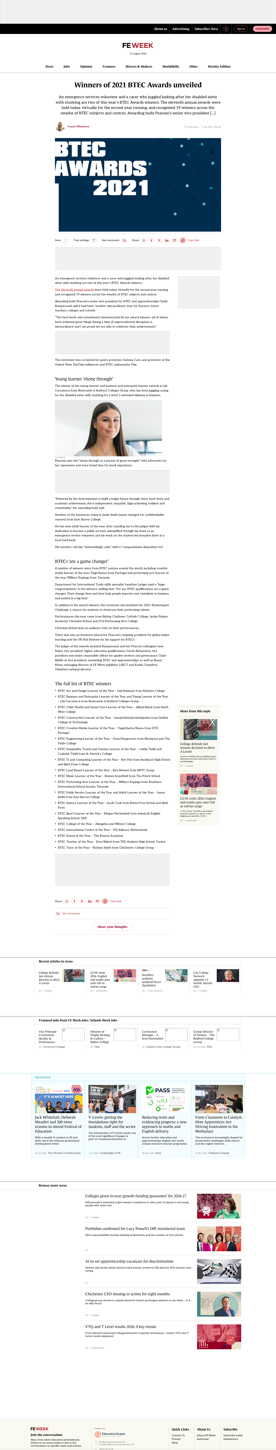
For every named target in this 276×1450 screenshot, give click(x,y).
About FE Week (206, 1435)
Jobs (67, 66)
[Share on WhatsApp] (144, 240)
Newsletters (230, 1439)
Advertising (180, 29)
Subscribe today (233, 1435)
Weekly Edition (219, 66)
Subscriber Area (206, 29)
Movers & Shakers (139, 66)
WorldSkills (170, 66)
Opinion (86, 66)
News (49, 66)
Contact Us (178, 1435)
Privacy (176, 1439)
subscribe (262, 28)
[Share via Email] (174, 240)
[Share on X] (159, 240)
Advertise (203, 1439)
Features (109, 66)
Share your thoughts (112, 926)
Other (193, 66)
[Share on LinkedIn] (167, 240)
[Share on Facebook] (151, 240)
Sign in (241, 28)
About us (160, 29)
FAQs (175, 1442)
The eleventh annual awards (74, 290)
